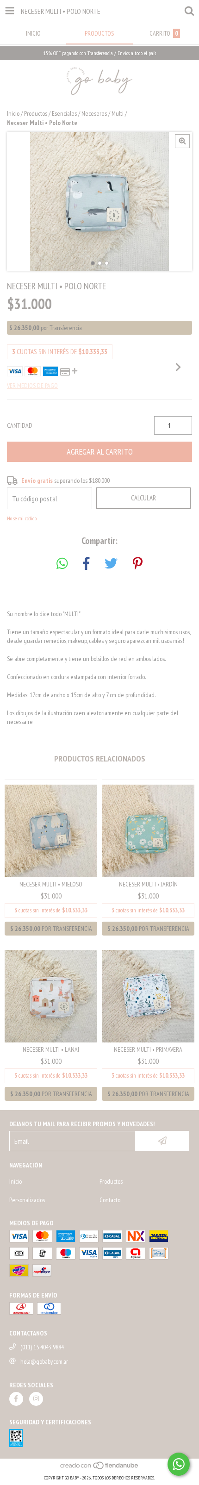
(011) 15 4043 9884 (42, 1347)
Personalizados (27, 1200)
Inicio (13, 113)
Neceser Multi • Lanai (51, 1049)
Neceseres (94, 113)
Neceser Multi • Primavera (148, 1049)
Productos (35, 113)
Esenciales (64, 113)
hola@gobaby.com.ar (44, 1361)
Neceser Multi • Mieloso (50, 884)
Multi (118, 113)
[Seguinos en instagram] (36, 1399)
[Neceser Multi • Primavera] (148, 995)
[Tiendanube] (99, 1469)
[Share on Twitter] (111, 564)
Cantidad (19, 425)
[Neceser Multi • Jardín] (148, 830)
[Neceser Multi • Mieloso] (51, 830)
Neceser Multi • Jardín (148, 884)
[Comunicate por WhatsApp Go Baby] (179, 1464)
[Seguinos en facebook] (16, 1399)
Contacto (110, 1200)
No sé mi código (22, 518)
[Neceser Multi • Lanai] (51, 995)
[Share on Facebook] (86, 564)
